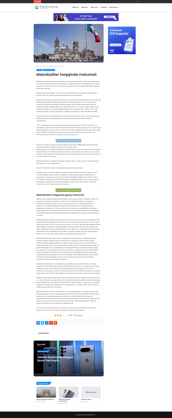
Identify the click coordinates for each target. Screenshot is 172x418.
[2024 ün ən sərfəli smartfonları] (68, 392)
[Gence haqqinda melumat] (46, 392)
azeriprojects (43, 333)
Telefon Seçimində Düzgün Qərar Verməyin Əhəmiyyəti (55, 360)
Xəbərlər (94, 7)
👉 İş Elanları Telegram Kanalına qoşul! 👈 (68, 140)
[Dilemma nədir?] (91, 392)
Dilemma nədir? (86, 399)
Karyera (85, 7)
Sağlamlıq (104, 7)
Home (39, 66)
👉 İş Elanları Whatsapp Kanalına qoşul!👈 (68, 190)
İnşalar (44, 66)
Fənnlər (76, 7)
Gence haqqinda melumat (45, 399)
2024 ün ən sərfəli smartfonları (64, 400)
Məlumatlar (114, 7)
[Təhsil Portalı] (46, 7)
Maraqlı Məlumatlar (49, 70)
